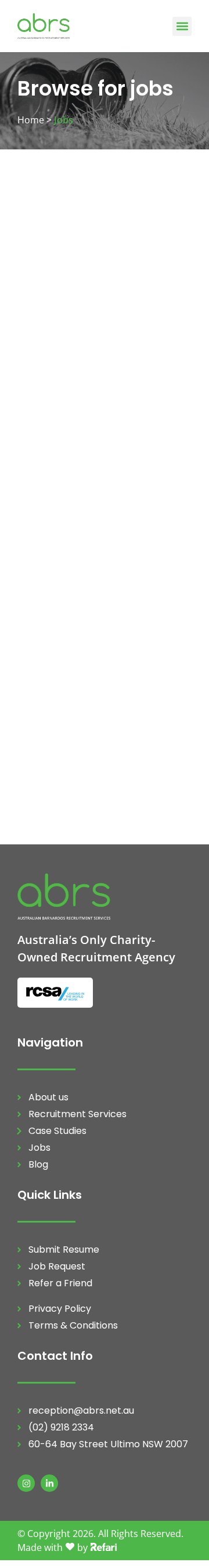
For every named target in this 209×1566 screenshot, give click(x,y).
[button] (182, 26)
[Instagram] (26, 1483)
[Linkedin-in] (49, 1483)
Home (30, 120)
